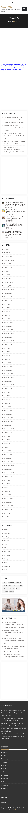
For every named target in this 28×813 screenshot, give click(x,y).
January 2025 (8, 286)
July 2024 (7, 304)
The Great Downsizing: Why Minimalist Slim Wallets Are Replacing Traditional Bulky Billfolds (14, 149)
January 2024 (8, 326)
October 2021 (8, 425)
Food (5, 544)
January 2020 (8, 502)
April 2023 (7, 359)
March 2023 (7, 363)
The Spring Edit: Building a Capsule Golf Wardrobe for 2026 (14, 143)
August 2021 (8, 432)
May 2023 (7, 355)
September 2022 (9, 385)
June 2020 (7, 484)
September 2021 (9, 429)
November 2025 (9, 260)
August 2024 (8, 300)
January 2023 (8, 370)
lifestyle (6, 559)
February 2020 (8, 498)
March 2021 (7, 451)
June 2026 (7, 249)
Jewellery (7, 555)
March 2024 (7, 319)
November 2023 (9, 333)
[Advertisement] (14, 47)
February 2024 (8, 322)
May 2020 (7, 487)
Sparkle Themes (15, 809)
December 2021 (9, 418)
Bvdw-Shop (6, 7)
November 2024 (9, 289)
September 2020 (9, 473)
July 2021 (7, 436)
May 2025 (7, 275)
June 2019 (7, 517)
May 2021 (7, 443)
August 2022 (8, 388)
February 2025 (8, 282)
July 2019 (7, 513)
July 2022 (7, 392)
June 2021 (7, 440)
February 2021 (8, 454)
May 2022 (7, 399)
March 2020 (7, 495)
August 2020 (8, 476)
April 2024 (7, 315)
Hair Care (7, 551)
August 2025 (8, 267)
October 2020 (8, 469)
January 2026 (8, 256)
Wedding (6, 570)
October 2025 (8, 264)
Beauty (6, 529)
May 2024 (7, 311)
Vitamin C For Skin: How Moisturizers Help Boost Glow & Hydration (13, 128)
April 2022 (7, 403)
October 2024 (8, 293)
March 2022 (7, 407)
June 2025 (7, 271)
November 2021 (9, 421)
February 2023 (8, 366)
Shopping (7, 566)
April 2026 (7, 253)
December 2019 (9, 506)
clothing (6, 537)
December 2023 (9, 330)
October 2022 (8, 381)
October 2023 (8, 337)
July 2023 (7, 348)
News (6, 562)
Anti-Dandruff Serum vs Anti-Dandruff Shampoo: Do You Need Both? (14, 136)
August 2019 (8, 509)
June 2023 (7, 352)
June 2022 (7, 396)
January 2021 (8, 458)
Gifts (5, 548)
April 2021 (7, 447)
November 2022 (9, 377)
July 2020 (7, 480)
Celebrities (7, 533)
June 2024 (7, 308)
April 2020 (7, 491)
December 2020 (9, 462)
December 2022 (9, 374)
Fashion (6, 540)
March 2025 (7, 278)
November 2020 (9, 465)
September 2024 (9, 297)
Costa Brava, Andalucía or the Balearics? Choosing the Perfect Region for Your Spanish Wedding (14, 120)
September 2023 (9, 341)
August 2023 (8, 344)
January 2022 (8, 414)
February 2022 (8, 410)
